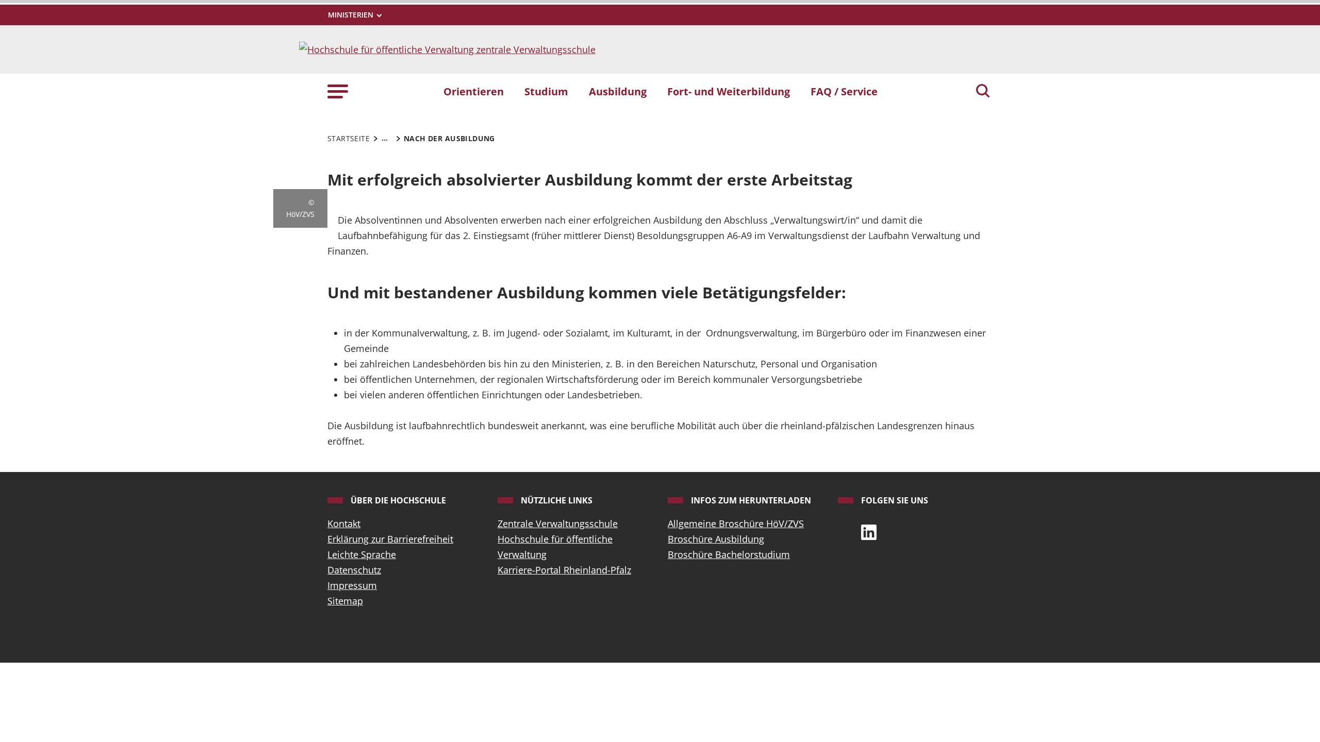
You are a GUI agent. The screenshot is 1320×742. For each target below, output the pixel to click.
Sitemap (345, 601)
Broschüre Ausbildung (716, 539)
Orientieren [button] (473, 91)
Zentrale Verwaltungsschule (558, 523)
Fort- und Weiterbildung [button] (728, 91)
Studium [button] (546, 91)
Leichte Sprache (361, 554)
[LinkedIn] (869, 531)
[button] (337, 91)
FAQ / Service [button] (844, 91)
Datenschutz (354, 570)
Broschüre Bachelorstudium (729, 554)
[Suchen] (983, 92)
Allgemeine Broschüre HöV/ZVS (736, 523)
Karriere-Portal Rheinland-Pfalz (564, 570)
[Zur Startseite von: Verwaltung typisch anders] (447, 48)
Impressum (352, 585)
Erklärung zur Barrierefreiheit (390, 539)
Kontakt (343, 523)
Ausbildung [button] (618, 91)
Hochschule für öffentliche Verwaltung (555, 547)
